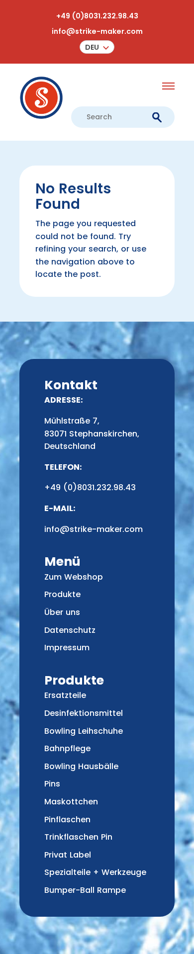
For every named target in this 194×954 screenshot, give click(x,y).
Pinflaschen (67, 819)
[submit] (157, 117)
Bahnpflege (67, 748)
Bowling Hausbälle (81, 766)
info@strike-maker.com (97, 31)
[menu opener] (168, 86)
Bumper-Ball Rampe (85, 890)
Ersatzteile (65, 695)
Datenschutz (70, 630)
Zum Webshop (73, 577)
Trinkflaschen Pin (78, 837)
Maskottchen (71, 801)
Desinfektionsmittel (83, 713)
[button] (97, 47)
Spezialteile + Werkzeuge (95, 872)
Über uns (62, 612)
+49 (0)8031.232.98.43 (97, 16)
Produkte (62, 594)
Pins (52, 783)
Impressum (67, 647)
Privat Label (67, 855)
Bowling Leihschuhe (83, 731)
